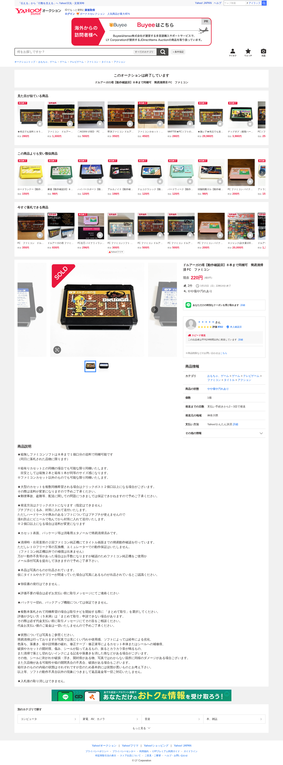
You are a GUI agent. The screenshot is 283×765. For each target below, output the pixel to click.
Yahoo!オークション (104, 745)
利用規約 (144, 751)
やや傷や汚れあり (218, 388)
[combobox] (74, 51)
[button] (224, 433)
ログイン (70, 13)
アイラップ (254, 3)
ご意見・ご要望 (153, 755)
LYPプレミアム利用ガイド (166, 751)
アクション (119, 62)
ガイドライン (191, 751)
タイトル (106, 62)
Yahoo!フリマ (130, 745)
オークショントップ (24, 62)
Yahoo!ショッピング (156, 745)
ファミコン (92, 62)
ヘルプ (217, 3)
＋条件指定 (178, 51)
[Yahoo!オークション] (38, 9)
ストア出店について (130, 755)
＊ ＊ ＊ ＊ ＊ (206, 322)
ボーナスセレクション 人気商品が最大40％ (105, 13)
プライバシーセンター (124, 751)
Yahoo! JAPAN (203, 3)
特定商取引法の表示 (105, 755)
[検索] (264, 3)
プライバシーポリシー (97, 751)
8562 (220, 327)
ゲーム (63, 62)
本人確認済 (236, 327)
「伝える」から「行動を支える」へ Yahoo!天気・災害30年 (51, 3)
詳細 (242, 305)
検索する (162, 52)
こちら (223, 353)
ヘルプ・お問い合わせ (176, 755)
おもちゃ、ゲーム (47, 62)
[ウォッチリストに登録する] (40, 124)
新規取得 (90, 9)
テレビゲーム (77, 62)
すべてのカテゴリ (144, 51)
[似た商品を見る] (57, 350)
